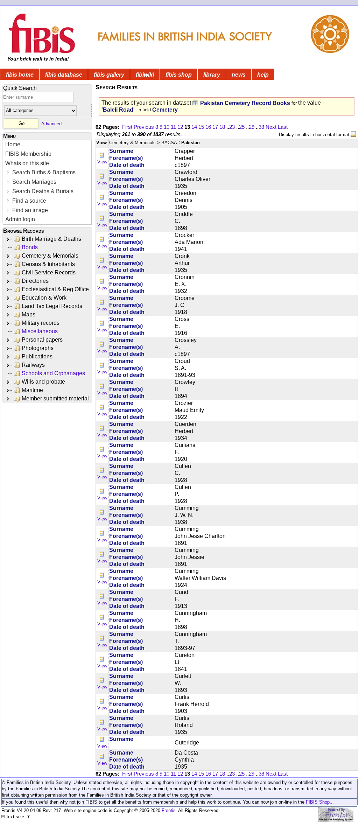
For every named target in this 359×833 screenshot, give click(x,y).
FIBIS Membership (28, 154)
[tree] (48, 319)
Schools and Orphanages (53, 373)
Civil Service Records (49, 272)
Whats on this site (27, 163)
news (239, 75)
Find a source (28, 201)
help (263, 75)
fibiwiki (145, 75)
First (127, 127)
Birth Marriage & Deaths (51, 239)
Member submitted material (55, 398)
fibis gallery (109, 75)
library (211, 75)
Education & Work (44, 298)
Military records (40, 323)
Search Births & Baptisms (43, 172)
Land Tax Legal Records (52, 306)
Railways (33, 365)
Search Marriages (33, 182)
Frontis (169, 810)
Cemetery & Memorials (50, 256)
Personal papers (42, 340)
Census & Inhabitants (48, 264)
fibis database (63, 75)
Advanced (51, 123)
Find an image (29, 210)
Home (12, 144)
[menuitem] (47, 144)
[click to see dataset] (195, 103)
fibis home (20, 75)
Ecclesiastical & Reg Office (55, 289)
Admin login (20, 219)
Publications (37, 356)
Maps (28, 314)
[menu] (47, 182)
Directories (35, 281)
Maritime (32, 390)
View (102, 161)
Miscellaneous (40, 331)
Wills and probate (43, 382)
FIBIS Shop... (320, 802)
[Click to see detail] (102, 155)
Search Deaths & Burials (42, 191)
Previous (144, 127)
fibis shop (179, 75)
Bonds (30, 247)
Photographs (38, 348)
